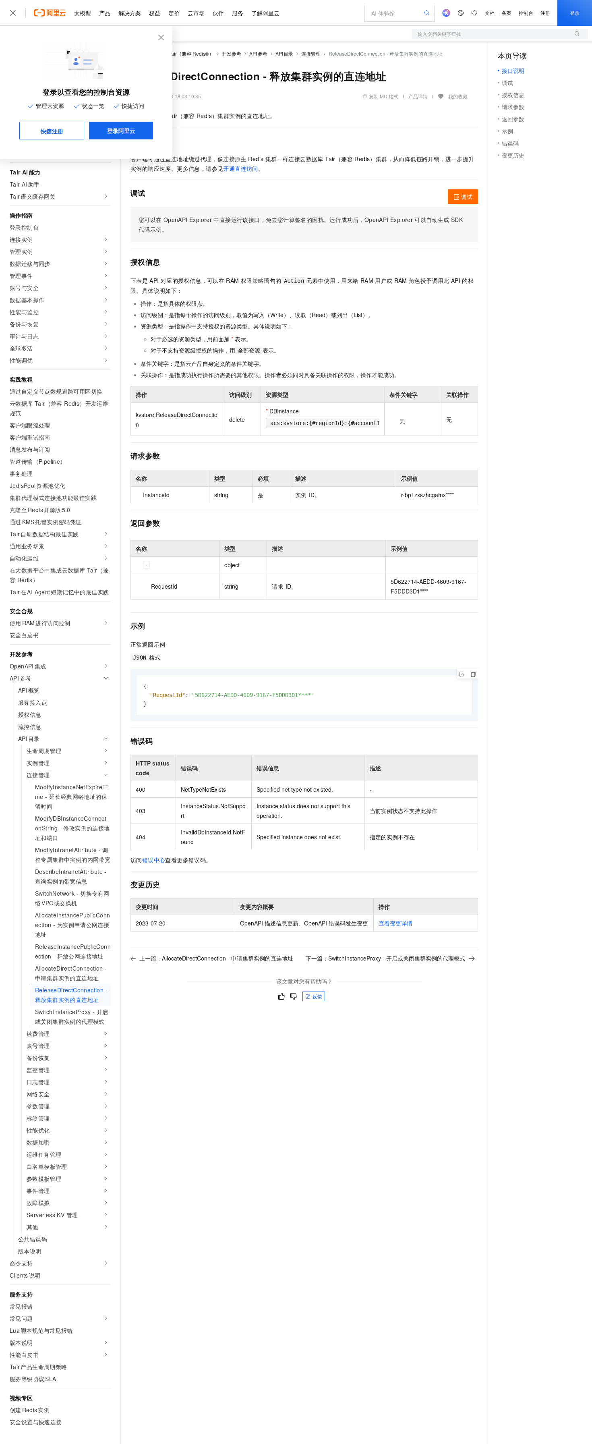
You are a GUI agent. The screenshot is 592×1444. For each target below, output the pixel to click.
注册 (545, 12)
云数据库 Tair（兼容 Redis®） (181, 53)
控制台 (526, 12)
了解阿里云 (265, 13)
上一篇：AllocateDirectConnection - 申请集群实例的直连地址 (216, 958)
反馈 (317, 996)
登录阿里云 (121, 131)
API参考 (258, 53)
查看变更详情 (395, 923)
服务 (237, 13)
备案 (506, 12)
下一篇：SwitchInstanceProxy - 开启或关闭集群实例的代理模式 (385, 958)
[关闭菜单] (13, 13)
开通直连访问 (240, 168)
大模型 (82, 13)
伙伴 (218, 13)
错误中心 (154, 860)
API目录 (284, 53)
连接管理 (311, 53)
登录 (575, 12)
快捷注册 (52, 131)
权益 (154, 13)
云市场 (196, 13)
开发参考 (231, 53)
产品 (104, 13)
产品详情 (418, 96)
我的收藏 (458, 96)
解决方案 (129, 13)
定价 (174, 13)
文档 (490, 12)
